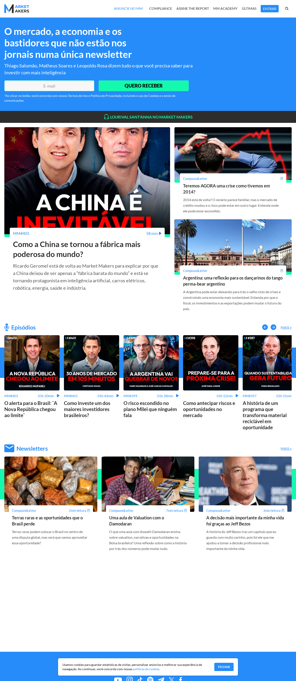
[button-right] (273, 327)
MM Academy (225, 8)
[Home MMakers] (16, 8)
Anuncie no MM (128, 8)
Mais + (286, 327)
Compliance (160, 8)
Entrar (269, 9)
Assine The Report (192, 8)
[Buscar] (291, 8)
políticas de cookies (146, 669)
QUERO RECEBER (144, 86)
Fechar (224, 667)
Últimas (249, 8)
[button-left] (265, 327)
